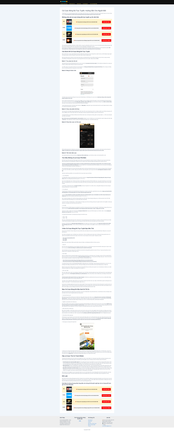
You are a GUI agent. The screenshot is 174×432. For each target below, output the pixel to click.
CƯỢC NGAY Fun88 (106, 28)
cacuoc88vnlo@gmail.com (106, 425)
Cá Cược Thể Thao (64, 3)
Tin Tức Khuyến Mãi (93, 3)
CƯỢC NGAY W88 (106, 34)
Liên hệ (89, 422)
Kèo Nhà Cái (79, 3)
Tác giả (89, 425)
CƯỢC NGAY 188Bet (106, 40)
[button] (67, 3)
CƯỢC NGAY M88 (106, 389)
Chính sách (90, 421)
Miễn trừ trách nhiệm (91, 424)
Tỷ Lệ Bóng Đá (85, 3)
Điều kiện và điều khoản (92, 423)
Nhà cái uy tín (72, 3)
